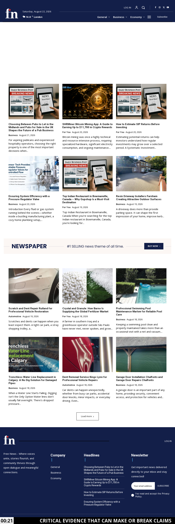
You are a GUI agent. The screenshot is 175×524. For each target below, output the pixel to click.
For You (66, 132)
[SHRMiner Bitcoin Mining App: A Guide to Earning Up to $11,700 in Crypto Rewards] (87, 101)
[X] (164, 7)
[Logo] (11, 13)
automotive (15, 316)
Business (13, 135)
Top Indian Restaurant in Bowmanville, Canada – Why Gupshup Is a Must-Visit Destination (85, 199)
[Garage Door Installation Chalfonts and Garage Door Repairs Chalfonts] (141, 354)
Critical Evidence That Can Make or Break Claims (83, 520)
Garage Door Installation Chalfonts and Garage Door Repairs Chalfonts (139, 379)
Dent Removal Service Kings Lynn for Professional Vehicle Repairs (84, 379)
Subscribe (163, 485)
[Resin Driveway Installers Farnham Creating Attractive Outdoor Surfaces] (141, 173)
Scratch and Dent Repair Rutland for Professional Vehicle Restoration (30, 310)
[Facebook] (155, 7)
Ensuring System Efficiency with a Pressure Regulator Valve (29, 198)
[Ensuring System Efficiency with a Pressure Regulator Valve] (34, 173)
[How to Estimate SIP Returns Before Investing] (141, 101)
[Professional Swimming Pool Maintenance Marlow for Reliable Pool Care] (141, 285)
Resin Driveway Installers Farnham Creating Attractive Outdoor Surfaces (138, 198)
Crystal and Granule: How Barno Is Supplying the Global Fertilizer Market (85, 310)
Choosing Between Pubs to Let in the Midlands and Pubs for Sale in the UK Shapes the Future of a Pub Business (31, 127)
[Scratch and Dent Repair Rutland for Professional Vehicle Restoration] (34, 285)
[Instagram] (160, 7)
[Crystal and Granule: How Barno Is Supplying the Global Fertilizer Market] (87, 285)
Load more (86, 416)
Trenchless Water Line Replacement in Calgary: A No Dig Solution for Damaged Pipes (33, 380)
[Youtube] (168, 7)
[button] (143, 7)
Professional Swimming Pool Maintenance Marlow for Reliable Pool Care (139, 311)
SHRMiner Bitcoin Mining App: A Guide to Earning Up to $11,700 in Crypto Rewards (87, 126)
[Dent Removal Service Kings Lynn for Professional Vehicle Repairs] (87, 354)
